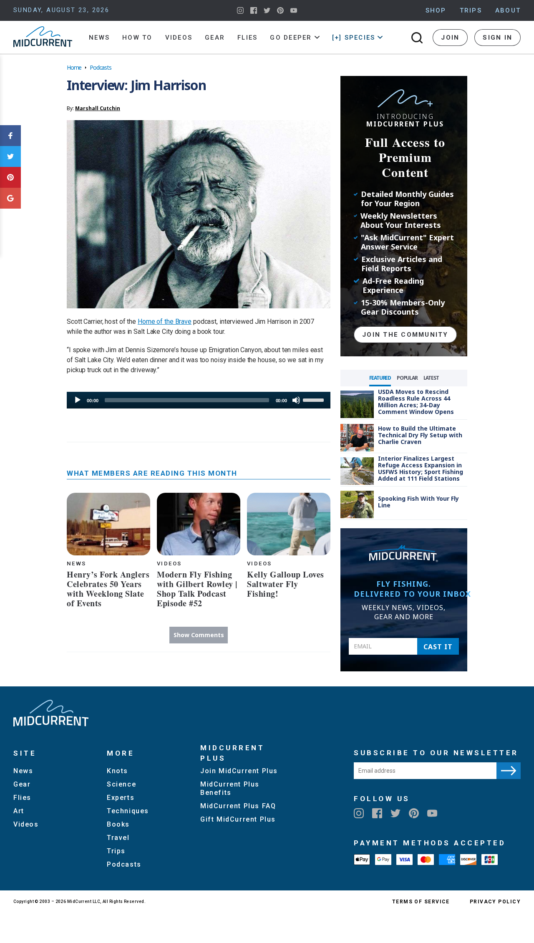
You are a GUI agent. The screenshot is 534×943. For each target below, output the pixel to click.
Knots (117, 771)
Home (74, 67)
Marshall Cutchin (97, 108)
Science (121, 784)
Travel (118, 838)
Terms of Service (421, 902)
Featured (380, 377)
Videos (179, 37)
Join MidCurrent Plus (239, 771)
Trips (471, 10)
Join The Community (405, 334)
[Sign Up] (508, 770)
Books (118, 824)
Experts (120, 798)
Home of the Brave (164, 321)
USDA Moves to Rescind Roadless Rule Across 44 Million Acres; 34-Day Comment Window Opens (416, 402)
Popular (407, 377)
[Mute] (296, 400)
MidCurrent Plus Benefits (229, 788)
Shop (436, 10)
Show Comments (199, 635)
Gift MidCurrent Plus (238, 819)
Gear (215, 37)
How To (137, 37)
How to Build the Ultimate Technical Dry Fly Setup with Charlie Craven (420, 435)
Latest (431, 377)
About (508, 10)
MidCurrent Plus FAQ (238, 806)
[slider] (314, 399)
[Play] (77, 400)
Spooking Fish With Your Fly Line (418, 501)
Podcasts (100, 67)
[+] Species (353, 37)
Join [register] (450, 37)
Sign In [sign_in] (497, 37)
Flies (247, 37)
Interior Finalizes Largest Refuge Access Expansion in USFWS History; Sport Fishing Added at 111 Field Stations (420, 468)
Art (18, 811)
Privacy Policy (495, 902)
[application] (198, 400)
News (99, 37)
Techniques (128, 811)
